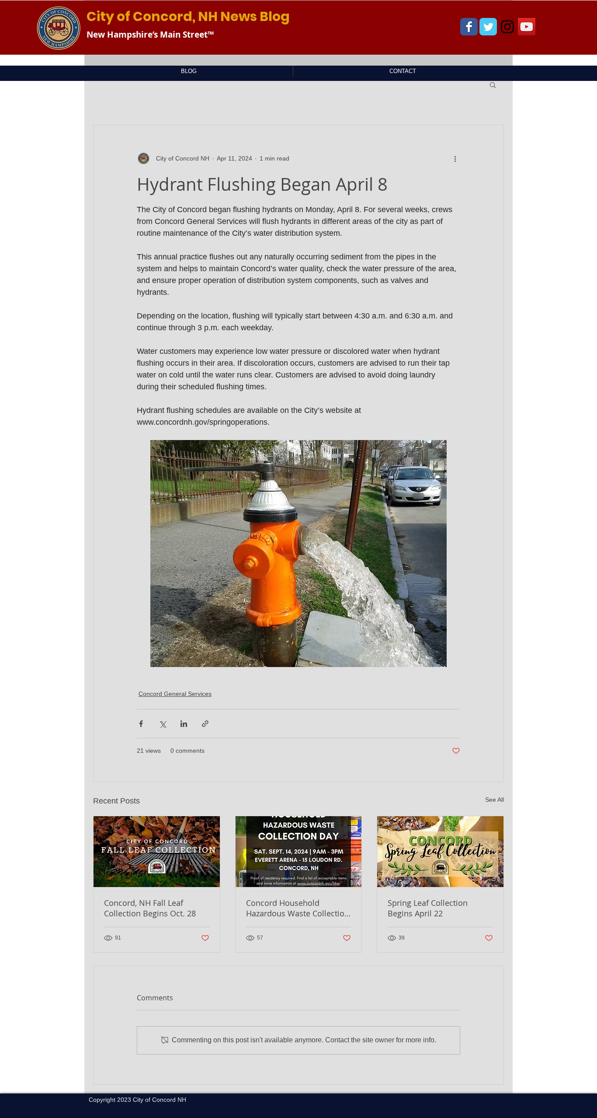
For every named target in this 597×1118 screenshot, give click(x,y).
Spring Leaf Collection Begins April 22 (428, 908)
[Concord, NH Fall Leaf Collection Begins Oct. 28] (157, 851)
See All (494, 799)
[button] (493, 84)
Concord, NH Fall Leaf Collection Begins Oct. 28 (150, 908)
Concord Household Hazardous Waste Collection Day (297, 908)
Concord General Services (175, 693)
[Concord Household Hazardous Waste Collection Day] (299, 851)
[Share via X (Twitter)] (162, 724)
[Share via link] (205, 724)
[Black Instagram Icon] (507, 26)
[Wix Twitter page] (488, 26)
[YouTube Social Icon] (526, 26)
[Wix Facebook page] (469, 26)
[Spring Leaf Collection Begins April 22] (440, 851)
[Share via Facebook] (141, 724)
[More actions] (455, 158)
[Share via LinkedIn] (184, 724)
